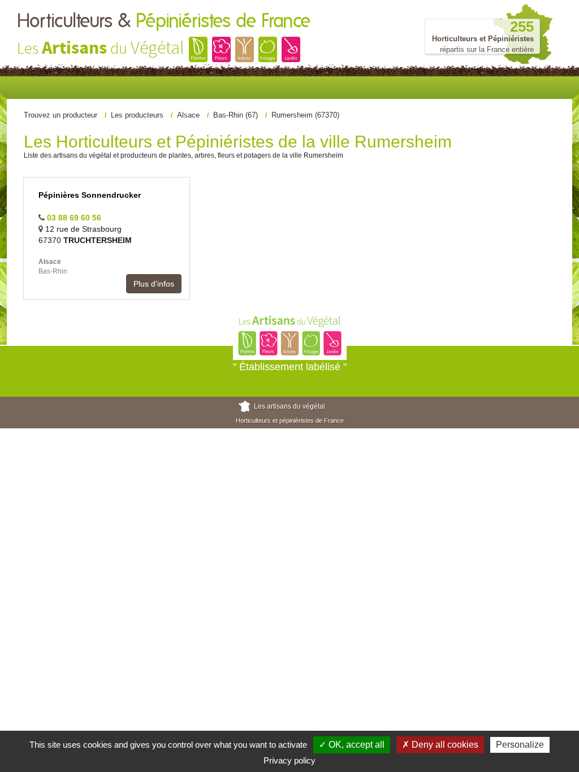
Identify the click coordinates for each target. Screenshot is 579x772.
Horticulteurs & (163, 21)
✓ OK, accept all (351, 744)
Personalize (520, 744)
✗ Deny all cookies (440, 744)
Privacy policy (289, 760)
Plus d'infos (153, 283)
